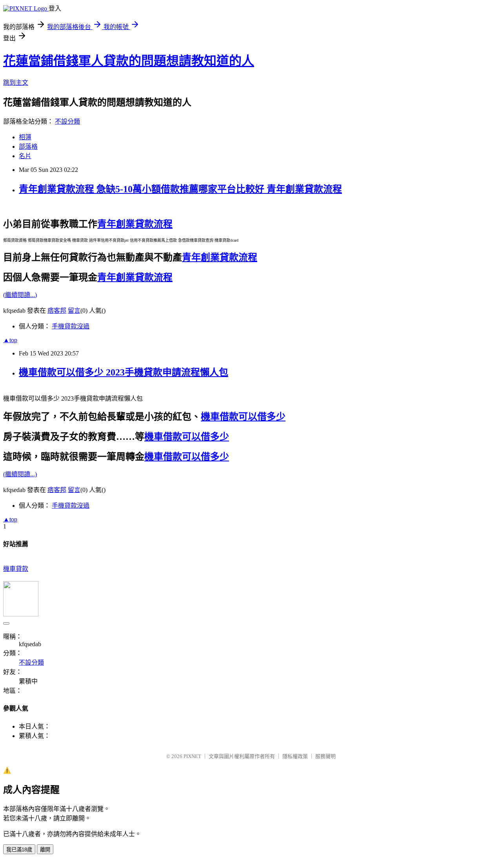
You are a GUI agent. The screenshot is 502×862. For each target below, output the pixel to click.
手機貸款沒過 (70, 326)
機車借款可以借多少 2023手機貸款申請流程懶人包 (123, 372)
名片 (25, 156)
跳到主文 (15, 82)
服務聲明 (325, 756)
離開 (45, 850)
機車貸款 (15, 568)
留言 (74, 310)
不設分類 (67, 121)
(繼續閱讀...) (20, 295)
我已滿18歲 (19, 850)
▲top (10, 340)
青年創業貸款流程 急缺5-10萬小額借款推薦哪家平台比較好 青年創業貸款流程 (180, 189)
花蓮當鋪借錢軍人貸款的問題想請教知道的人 (128, 61)
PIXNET (192, 756)
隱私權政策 (295, 756)
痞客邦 (56, 310)
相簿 (25, 137)
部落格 (28, 146)
